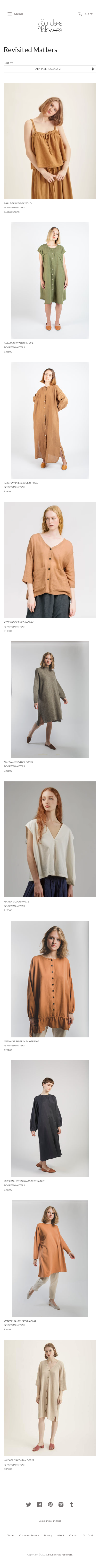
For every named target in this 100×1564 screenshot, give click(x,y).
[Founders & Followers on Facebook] (39, 1505)
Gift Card (88, 1535)
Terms (10, 1535)
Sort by (8, 62)
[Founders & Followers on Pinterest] (50, 1505)
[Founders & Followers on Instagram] (61, 1505)
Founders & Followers (60, 1554)
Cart (88, 14)
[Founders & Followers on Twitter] (28, 1505)
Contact (73, 1535)
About (60, 1535)
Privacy (48, 1535)
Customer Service (29, 1535)
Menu (18, 14)
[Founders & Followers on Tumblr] (71, 1505)
